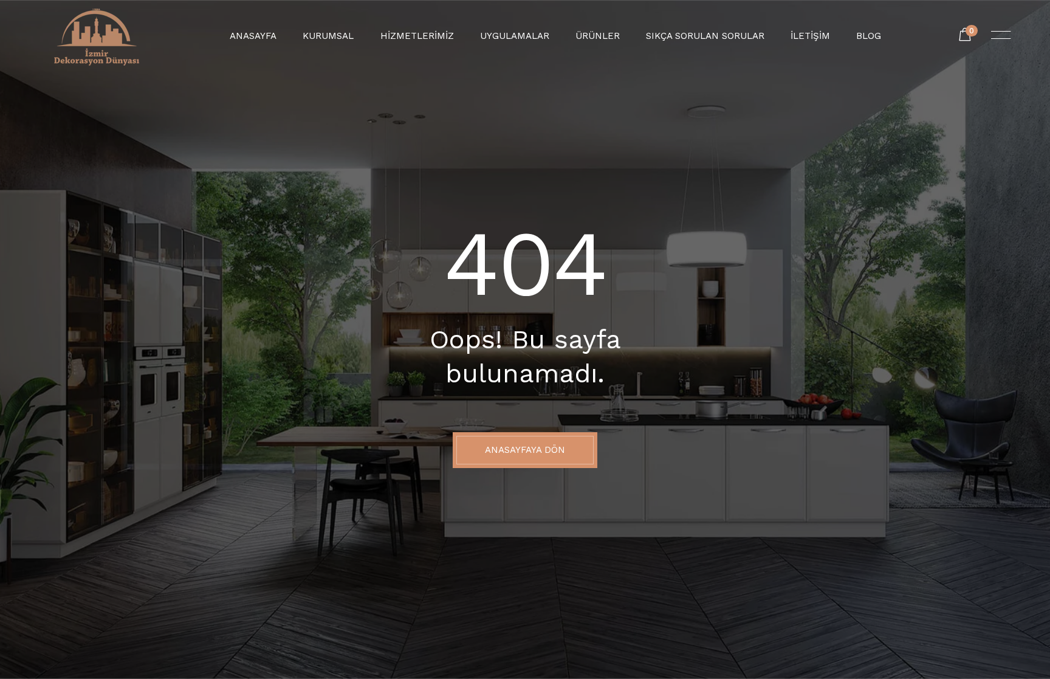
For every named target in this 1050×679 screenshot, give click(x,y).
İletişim (810, 36)
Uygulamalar (514, 36)
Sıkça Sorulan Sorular (705, 36)
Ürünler (597, 36)
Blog (868, 36)
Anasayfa (253, 36)
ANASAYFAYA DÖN (525, 449)
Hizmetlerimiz (417, 36)
